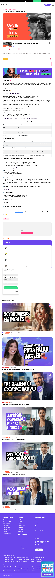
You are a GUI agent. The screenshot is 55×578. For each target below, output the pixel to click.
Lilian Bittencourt (21, 527)
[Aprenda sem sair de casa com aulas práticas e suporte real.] (27, 73)
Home (4, 9)
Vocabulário (14, 9)
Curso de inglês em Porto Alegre (22, 559)
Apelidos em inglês (27, 566)
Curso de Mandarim (7, 533)
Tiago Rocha (20, 529)
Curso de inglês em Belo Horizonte (23, 557)
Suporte (19, 542)
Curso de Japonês (6, 529)
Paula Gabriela (21, 521)
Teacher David (21, 531)
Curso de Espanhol (7, 521)
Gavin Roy (20, 523)
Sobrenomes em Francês (19, 570)
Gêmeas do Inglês (21, 525)
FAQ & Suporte (37, 538)
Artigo (8, 332)
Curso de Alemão (6, 527)
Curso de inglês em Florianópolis (34, 561)
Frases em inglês (18, 566)
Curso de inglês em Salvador (9, 559)
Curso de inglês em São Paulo (9, 557)
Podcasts (9, 9)
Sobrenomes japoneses (8, 570)
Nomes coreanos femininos (37, 566)
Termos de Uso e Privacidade (23, 546)
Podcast (6, 58)
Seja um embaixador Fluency (23, 548)
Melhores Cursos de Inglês (8, 566)
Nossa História (37, 533)
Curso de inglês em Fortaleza (9, 561)
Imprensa (20, 540)
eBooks (36, 527)
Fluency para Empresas (22, 544)
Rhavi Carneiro (21, 519)
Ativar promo (37, 1)
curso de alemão (19, 211)
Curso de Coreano (7, 531)
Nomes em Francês (30, 568)
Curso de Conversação (22, 537)
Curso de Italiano (6, 525)
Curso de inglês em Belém (21, 561)
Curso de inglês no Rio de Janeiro (38, 557)
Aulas (36, 521)
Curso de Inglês (6, 519)
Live (7, 367)
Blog (6, 9)
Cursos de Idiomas (8, 517)
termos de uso (10, 292)
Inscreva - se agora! (10, 287)
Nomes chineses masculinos (8, 568)
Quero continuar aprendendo (27, 232)
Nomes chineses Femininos (31, 570)
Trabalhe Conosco (21, 538)
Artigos (36, 525)
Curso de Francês (6, 523)
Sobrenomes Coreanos (20, 568)
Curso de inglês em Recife (36, 559)
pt (38, 549)
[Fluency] (4, 5)
